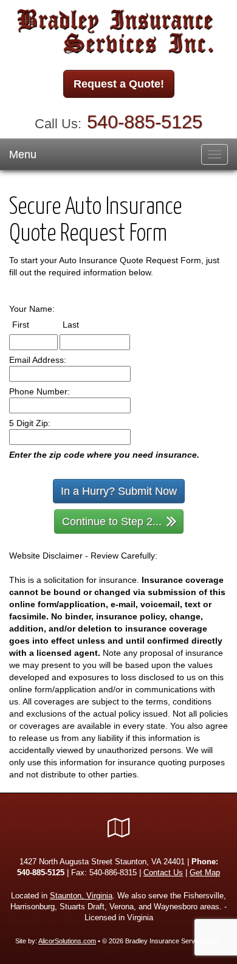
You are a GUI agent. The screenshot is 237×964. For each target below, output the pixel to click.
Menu (22, 154)
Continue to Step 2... (112, 521)
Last (82, 324)
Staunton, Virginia (81, 896)
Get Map (205, 873)
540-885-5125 (144, 122)
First (32, 324)
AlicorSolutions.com (67, 941)
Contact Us (163, 873)
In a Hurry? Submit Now (119, 491)
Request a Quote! (119, 84)
